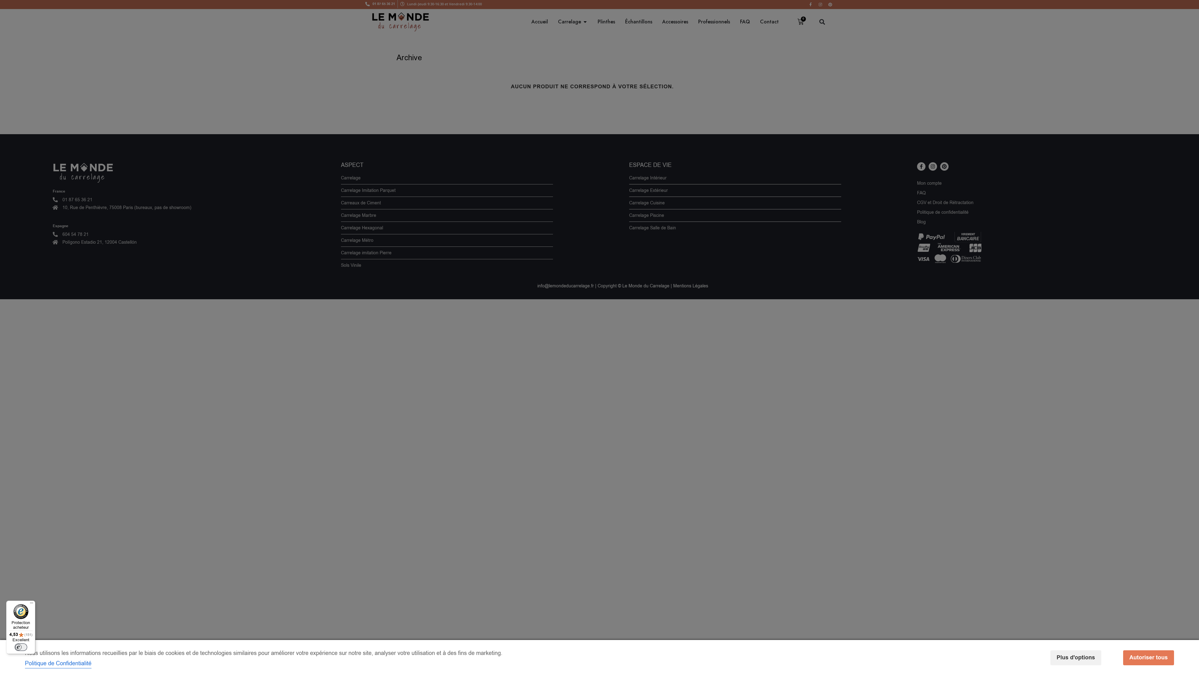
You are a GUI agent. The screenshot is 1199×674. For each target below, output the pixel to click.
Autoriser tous (1148, 658)
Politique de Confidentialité (58, 663)
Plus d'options (1076, 658)
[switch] (21, 647)
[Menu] (31, 604)
